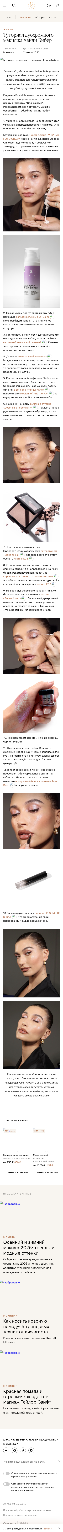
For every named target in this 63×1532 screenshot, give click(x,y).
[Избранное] (14, 6)
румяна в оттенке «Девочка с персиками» (27, 405)
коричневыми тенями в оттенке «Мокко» (28, 576)
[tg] (23, 1450)
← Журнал (8, 29)
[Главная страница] (31, 5)
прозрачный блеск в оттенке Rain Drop (30, 783)
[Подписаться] (58, 1461)
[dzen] (31, 1450)
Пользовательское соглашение (20, 1515)
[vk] (6, 1450)
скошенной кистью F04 (33, 393)
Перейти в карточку (16, 1172)
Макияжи (25, 17)
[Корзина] (56, 6)
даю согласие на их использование (32, 1488)
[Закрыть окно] (59, 1528)
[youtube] (14, 1450)
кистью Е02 (44, 584)
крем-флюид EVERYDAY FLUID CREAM (31, 136)
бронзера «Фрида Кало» (29, 389)
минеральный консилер (32, 356)
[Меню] (4, 5)
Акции (52, 17)
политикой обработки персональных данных (29, 1485)
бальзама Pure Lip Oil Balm (32, 316)
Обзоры (40, 17)
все (9, 17)
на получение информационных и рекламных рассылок (34, 1474)
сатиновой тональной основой (22, 342)
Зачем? (48, 1528)
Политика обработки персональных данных (27, 1510)
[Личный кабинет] (48, 6)
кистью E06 (21, 558)
